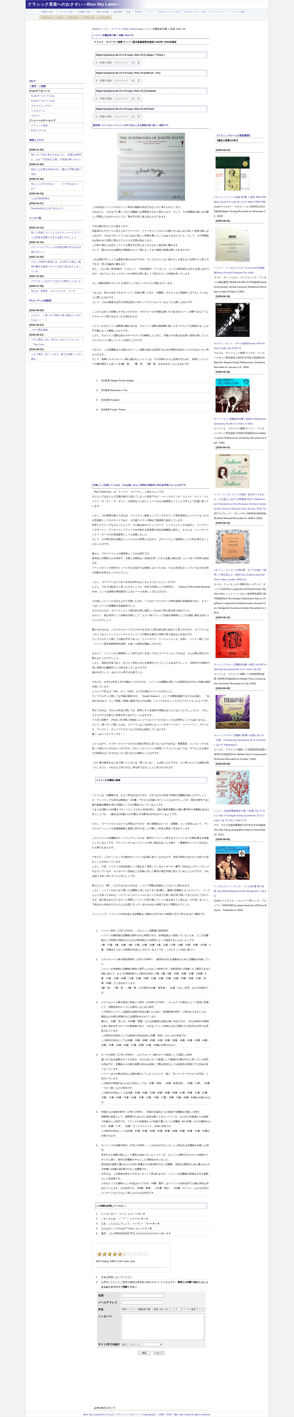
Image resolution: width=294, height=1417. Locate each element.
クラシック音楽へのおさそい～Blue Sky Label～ (74, 4)
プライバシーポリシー (128, 1414)
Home (95, 28)
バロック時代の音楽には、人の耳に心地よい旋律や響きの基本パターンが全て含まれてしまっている (56, 266)
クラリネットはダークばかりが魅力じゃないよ (56, 281)
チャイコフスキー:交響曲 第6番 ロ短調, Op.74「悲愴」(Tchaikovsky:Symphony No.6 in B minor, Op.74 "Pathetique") (240, 740)
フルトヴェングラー (41, 105)
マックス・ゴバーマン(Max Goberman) (120, 28)
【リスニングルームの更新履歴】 (233, 135)
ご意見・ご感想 (37, 86)
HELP (32, 81)
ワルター (35, 115)
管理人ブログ (36, 140)
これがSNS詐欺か (40, 198)
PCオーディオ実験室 (40, 300)
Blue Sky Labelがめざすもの (98, 1414)
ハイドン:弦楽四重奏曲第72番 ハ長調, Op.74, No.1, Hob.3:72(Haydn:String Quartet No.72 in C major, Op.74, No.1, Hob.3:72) (239, 815)
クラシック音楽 (39, 125)
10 (145, 1253)
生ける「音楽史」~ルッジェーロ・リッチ (53, 291)
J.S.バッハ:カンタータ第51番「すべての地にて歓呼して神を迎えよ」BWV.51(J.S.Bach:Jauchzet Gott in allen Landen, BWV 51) (240, 575)
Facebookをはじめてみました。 (48, 208)
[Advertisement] (56, 48)
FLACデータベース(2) (42, 100)
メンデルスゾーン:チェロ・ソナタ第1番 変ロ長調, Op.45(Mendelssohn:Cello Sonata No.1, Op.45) (240, 891)
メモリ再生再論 (39, 329)
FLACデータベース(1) (42, 96)
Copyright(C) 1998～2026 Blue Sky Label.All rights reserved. (176, 1414)
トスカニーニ (38, 110)
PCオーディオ (38, 130)
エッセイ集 (35, 218)
